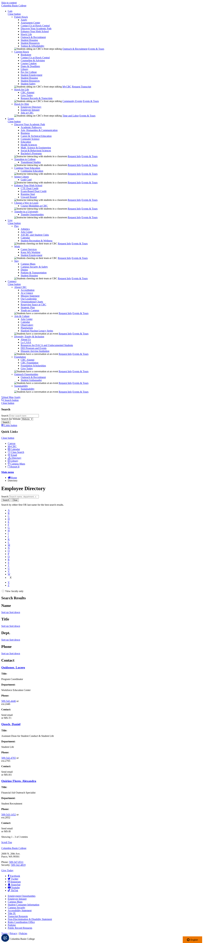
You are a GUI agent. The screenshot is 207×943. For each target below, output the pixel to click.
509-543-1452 (8, 814)
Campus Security (16, 907)
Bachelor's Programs (31, 153)
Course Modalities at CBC (34, 205)
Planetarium (27, 327)
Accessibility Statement (20, 910)
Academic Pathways (31, 127)
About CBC (20, 287)
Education (26, 141)
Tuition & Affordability (32, 46)
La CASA (26, 342)
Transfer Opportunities (32, 214)
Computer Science (30, 139)
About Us (26, 339)
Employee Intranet (30, 109)
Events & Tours (96, 48)
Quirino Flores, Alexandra (18, 781)
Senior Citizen (21, 176)
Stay (16, 261)
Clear (15, 500)
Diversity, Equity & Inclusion (29, 336)
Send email (7, 715)
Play (16, 226)
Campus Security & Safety (34, 266)
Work (17, 246)
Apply (24, 19)
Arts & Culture (21, 316)
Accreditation (27, 290)
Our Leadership (29, 298)
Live (10, 220)
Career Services (29, 249)
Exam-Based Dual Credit (33, 191)
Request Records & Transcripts (36, 98)
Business (25, 133)
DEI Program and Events (33, 348)
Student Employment (31, 75)
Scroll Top (6, 842)
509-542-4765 (8, 758)
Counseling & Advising (33, 60)
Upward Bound (29, 197)
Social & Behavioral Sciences (36, 150)
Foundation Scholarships (33, 365)
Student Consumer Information (23, 904)
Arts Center (27, 232)
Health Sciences (29, 144)
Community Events (72, 101)
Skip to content (9, 2)
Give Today (27, 95)
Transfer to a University (26, 211)
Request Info (74, 156)
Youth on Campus (30, 310)
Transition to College (25, 159)
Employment (21, 896)
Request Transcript (81, 86)
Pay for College (29, 72)
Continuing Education (32, 171)
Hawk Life (26, 34)
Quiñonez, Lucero (13, 667)
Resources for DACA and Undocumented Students (47, 345)
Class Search (17, 452)
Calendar (25, 237)
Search (5, 415)
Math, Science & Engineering (36, 147)
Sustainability (21, 386)
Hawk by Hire (21, 104)
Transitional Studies (31, 162)
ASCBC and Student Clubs (35, 234)
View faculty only (14, 591)
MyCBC (66, 86)
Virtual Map (7, 397)
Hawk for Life (21, 89)
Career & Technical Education (36, 136)
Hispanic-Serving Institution (35, 351)
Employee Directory (31, 107)
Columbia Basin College (13, 5)
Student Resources (30, 43)
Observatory (27, 325)
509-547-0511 (16, 862)
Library (24, 69)
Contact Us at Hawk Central (35, 25)
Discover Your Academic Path (36, 28)
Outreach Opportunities (26, 374)
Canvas (11, 443)
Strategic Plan (28, 307)
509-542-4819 (18, 865)
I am (10, 11)
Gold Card (26, 179)
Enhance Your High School (35, 31)
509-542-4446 (8, 701)
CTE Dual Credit (29, 188)
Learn (11, 118)
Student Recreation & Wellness (36, 240)
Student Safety (28, 83)
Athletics (25, 229)
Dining (24, 269)
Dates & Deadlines (30, 66)
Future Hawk (21, 16)
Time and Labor (70, 115)
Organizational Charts (32, 301)
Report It (14, 466)
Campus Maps (28, 264)
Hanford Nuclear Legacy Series (37, 330)
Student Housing (29, 40)
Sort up (5, 612)
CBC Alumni (27, 92)
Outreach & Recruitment (33, 37)
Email (14, 455)
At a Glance (27, 293)
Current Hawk (21, 51)
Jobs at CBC (27, 112)
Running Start (28, 194)
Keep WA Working (30, 252)
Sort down (14, 612)
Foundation (20, 357)
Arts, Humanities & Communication (39, 130)
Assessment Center (30, 22)
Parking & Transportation (34, 272)
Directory (16, 458)
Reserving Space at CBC (33, 304)
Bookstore (26, 54)
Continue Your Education (27, 168)
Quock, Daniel (10, 724)
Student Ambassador (31, 380)
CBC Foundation (29, 362)
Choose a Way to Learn (26, 202)
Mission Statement (30, 295)
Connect (12, 281)
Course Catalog (29, 63)
